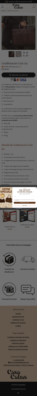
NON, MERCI (25, 205)
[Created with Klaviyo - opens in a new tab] (18, 208)
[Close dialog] (36, 188)
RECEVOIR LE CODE (24, 202)
